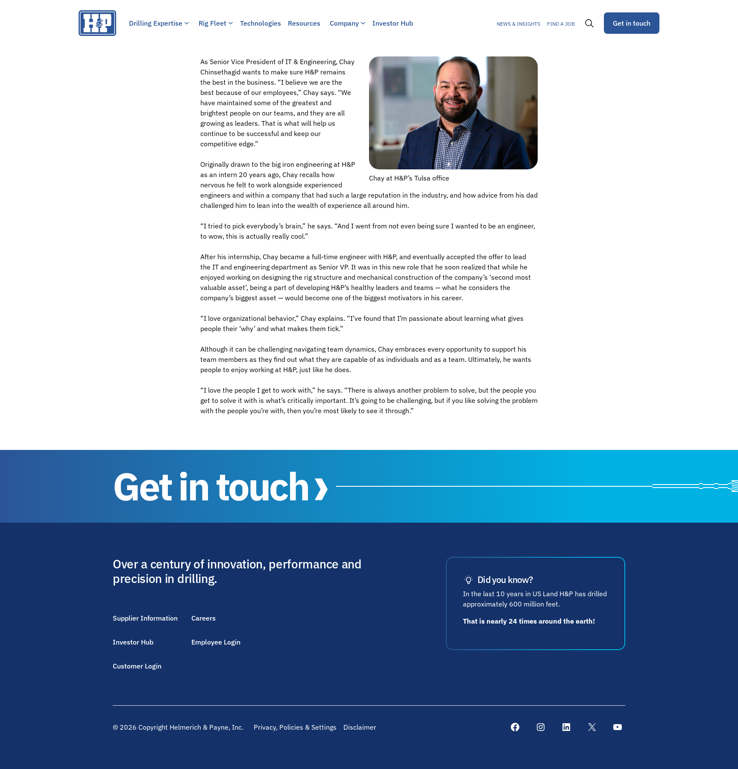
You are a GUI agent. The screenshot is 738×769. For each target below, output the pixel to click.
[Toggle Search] (589, 23)
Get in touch (631, 23)
